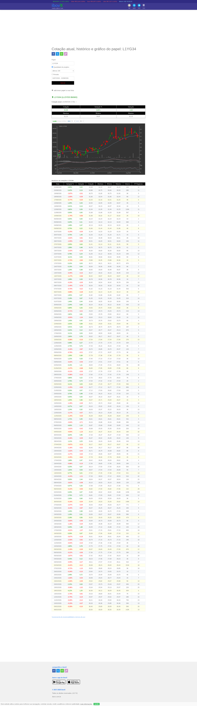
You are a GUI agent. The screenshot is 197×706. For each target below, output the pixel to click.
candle (55, 121)
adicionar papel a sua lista (63, 90)
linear (59, 121)
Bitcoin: (109, 1)
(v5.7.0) (74, 693)
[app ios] (73, 682)
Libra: (93, 1)
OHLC (64, 121)
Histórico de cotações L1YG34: (63, 180)
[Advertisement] (98, 28)
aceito (97, 704)
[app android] (59, 682)
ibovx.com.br (56, 696)
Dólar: (62, 1)
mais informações (86, 704)
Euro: (77, 1)
